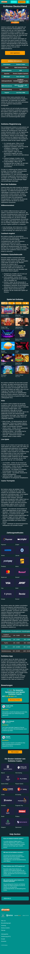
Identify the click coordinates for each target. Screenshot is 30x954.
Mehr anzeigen (15, 751)
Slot (24, 303)
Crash (17, 303)
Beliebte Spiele (3, 303)
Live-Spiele (9, 303)
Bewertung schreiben (15, 699)
